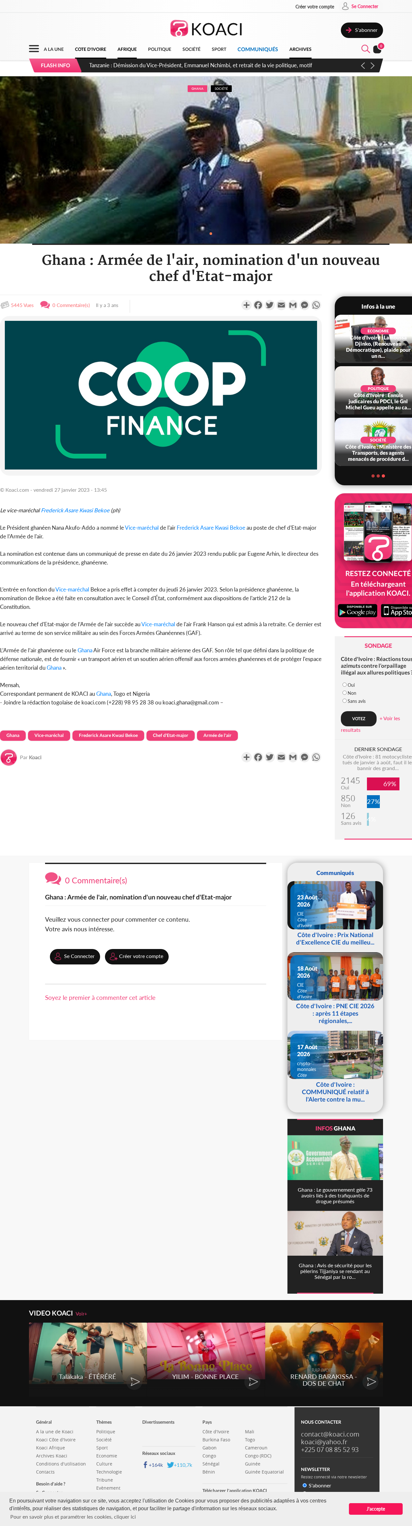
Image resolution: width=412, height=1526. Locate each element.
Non (352, 693)
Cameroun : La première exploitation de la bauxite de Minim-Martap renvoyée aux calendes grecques (208, 65)
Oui (351, 685)
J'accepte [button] (376, 1509)
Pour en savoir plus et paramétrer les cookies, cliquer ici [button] (73, 1516)
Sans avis (357, 701)
